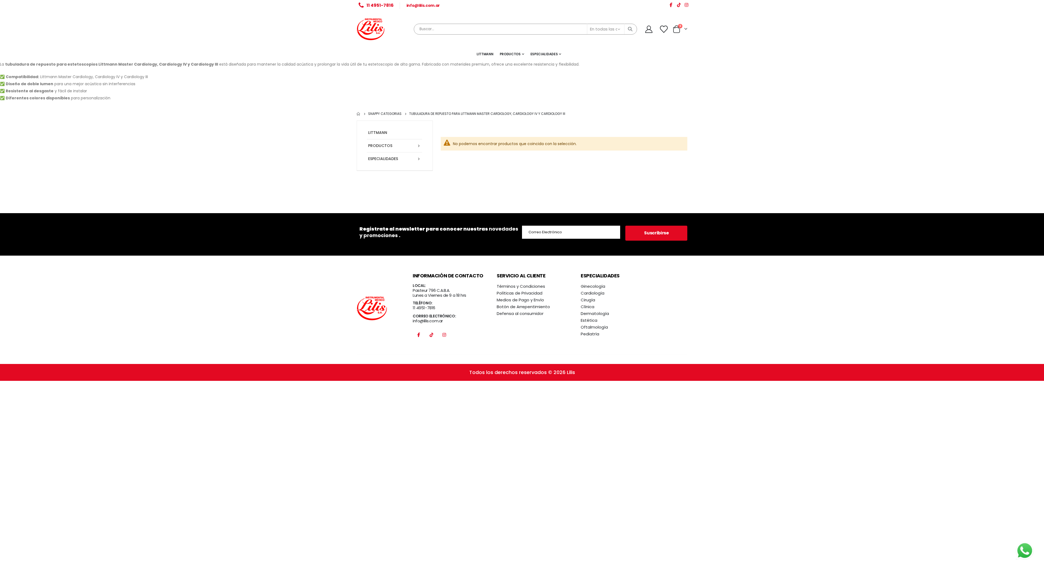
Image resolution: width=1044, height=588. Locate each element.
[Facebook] (671, 5)
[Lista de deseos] (663, 29)
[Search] (630, 29)
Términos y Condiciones (521, 286)
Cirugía (588, 300)
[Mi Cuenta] (648, 29)
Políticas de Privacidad (519, 293)
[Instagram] (686, 5)
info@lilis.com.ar (423, 5)
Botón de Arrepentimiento (523, 307)
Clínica (587, 307)
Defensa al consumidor (520, 313)
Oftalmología (594, 327)
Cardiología (592, 293)
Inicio (359, 113)
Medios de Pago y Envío (520, 300)
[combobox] (525, 29)
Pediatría (590, 334)
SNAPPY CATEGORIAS (385, 113)
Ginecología (593, 286)
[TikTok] (678, 5)
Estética (589, 320)
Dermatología (595, 313)
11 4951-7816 (424, 308)
